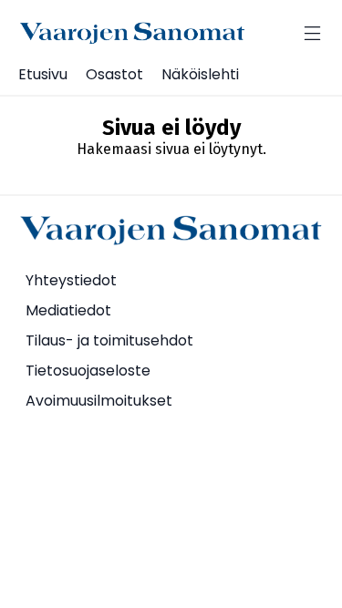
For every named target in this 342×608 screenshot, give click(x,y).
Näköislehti (200, 74)
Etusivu (42, 74)
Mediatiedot (68, 310)
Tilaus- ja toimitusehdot (109, 340)
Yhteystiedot (71, 280)
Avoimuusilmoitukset (99, 400)
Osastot (114, 74)
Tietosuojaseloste (88, 370)
